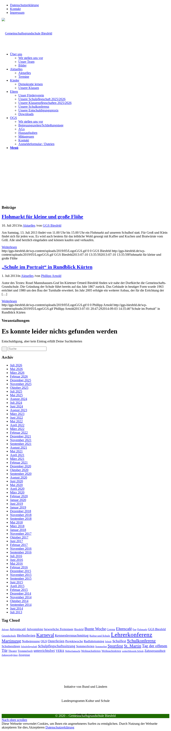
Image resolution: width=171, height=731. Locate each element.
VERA (60, 650)
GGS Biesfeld (52, 225)
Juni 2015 (16, 582)
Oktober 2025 (19, 387)
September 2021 (20, 444)
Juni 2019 (16, 503)
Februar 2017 (19, 545)
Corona (111, 629)
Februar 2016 (19, 567)
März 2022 (17, 429)
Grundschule (9, 635)
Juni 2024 (16, 406)
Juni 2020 (16, 481)
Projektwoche (74, 641)
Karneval (45, 635)
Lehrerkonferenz (131, 634)
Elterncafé (124, 629)
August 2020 (18, 477)
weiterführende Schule (133, 651)
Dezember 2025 (20, 380)
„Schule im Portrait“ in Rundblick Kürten (47, 267)
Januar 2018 (18, 530)
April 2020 (17, 488)
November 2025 (20, 384)
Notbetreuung (31, 641)
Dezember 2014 (20, 593)
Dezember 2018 (20, 511)
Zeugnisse (24, 654)
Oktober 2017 (19, 537)
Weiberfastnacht (72, 651)
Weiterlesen (9, 247)
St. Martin (132, 645)
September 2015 (20, 578)
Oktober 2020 (19, 470)
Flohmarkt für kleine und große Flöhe (42, 216)
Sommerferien (85, 646)
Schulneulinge (11, 646)
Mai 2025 (16, 395)
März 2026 (17, 372)
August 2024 (18, 399)
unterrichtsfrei (44, 651)
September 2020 (20, 473)
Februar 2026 (19, 376)
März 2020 (17, 492)
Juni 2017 (16, 541)
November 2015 (20, 575)
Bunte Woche (95, 629)
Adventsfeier (35, 629)
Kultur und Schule (99, 635)
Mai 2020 (16, 485)
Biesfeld (79, 629)
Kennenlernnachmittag (72, 635)
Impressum (17, 12)
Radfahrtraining (94, 641)
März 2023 (17, 414)
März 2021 (17, 459)
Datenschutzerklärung (24, 5)
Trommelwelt (25, 650)
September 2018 (20, 518)
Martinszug (11, 640)
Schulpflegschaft (29, 646)
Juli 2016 (16, 556)
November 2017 (20, 533)
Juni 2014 (16, 608)
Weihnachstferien (91, 650)
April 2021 (17, 455)
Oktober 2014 (19, 601)
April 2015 (17, 586)
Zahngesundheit (155, 650)
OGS (44, 641)
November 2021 (20, 440)
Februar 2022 (19, 432)
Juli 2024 (16, 402)
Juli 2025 (16, 391)
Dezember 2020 (20, 466)
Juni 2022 (16, 417)
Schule (108, 641)
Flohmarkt (142, 629)
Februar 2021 (19, 462)
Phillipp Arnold (51, 276)
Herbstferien (26, 635)
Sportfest (115, 645)
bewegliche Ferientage (58, 629)
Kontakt (15, 9)
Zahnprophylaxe (10, 655)
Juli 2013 (16, 612)
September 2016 (20, 552)
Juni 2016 (16, 560)
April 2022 (17, 425)
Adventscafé (18, 629)
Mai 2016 (16, 563)
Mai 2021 (16, 451)
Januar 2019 (18, 507)
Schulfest (119, 641)
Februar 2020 (19, 496)
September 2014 (20, 604)
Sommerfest (101, 646)
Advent (5, 629)
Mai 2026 (16, 369)
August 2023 (18, 410)
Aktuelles (29, 225)
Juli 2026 (16, 365)
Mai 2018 (16, 522)
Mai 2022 (16, 421)
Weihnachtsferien (111, 650)
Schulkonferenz (141, 640)
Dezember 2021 (20, 436)
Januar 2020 (18, 500)
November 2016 (20, 548)
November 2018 (20, 515)
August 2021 (18, 447)
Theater (12, 650)
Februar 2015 (19, 589)
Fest (134, 629)
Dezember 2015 (20, 571)
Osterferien (56, 641)
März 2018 (17, 526)
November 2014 (20, 597)
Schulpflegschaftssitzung (56, 646)
